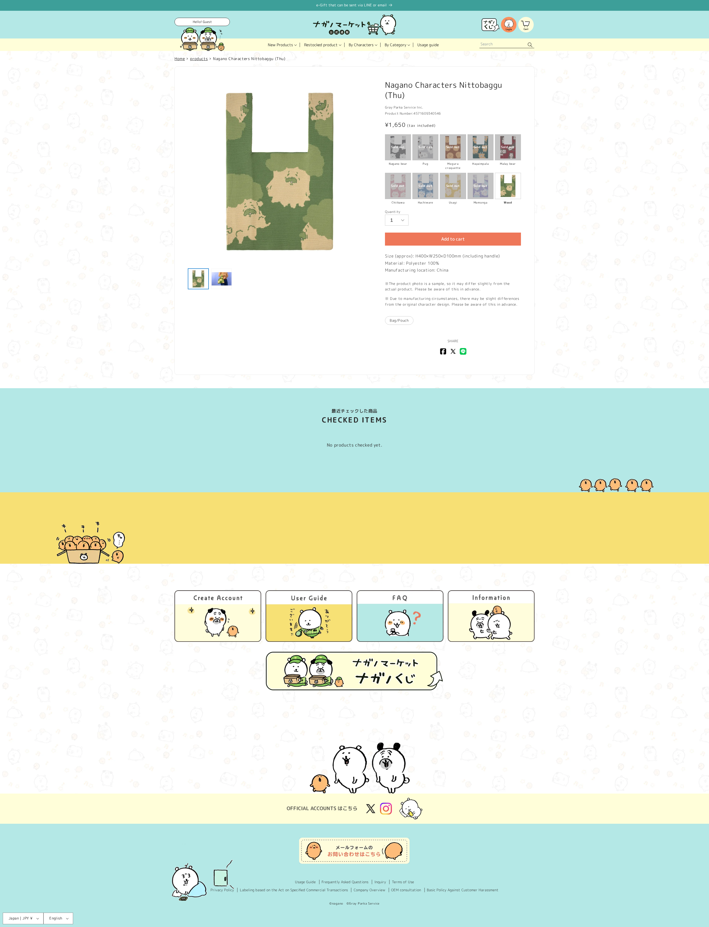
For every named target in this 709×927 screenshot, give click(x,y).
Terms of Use (403, 881)
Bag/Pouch (399, 320)
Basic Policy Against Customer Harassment (463, 889)
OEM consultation (406, 889)
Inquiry (380, 881)
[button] (282, 44)
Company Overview (369, 889)
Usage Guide (305, 881)
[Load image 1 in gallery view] (198, 279)
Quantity (392, 211)
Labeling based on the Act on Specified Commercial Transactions (294, 889)
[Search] (530, 44)
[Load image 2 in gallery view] (221, 279)
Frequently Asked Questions (345, 881)
